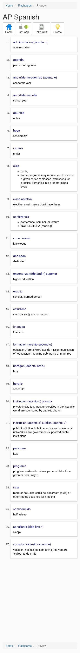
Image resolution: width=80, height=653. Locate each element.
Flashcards (25, 5)
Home (9, 5)
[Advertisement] (40, 600)
